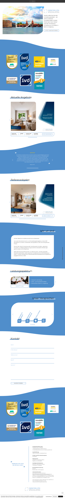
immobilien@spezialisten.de (36, 449)
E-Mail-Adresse (14, 349)
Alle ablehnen (55, 496)
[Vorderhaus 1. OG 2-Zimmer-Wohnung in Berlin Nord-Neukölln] (28, 137)
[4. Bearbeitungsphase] (34, 324)
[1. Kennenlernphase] (31, 324)
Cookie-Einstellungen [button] (49, 496)
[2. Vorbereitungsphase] (32, 324)
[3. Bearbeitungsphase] (33, 324)
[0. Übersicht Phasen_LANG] (30, 324)
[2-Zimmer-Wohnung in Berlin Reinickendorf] (31, 137)
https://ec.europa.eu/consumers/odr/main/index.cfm (41, 474)
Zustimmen (60, 496)
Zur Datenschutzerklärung (39, 496)
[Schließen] (63, 496)
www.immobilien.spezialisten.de (47, 449)
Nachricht (13, 365)
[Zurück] (9, 120)
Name (12, 344)
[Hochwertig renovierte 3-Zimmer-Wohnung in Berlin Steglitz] (30, 137)
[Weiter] (55, 120)
